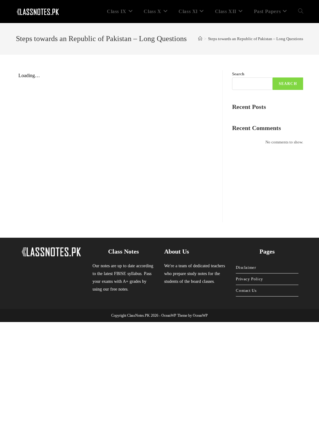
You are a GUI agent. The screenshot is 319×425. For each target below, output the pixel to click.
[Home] (200, 38)
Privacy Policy (249, 279)
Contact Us (246, 290)
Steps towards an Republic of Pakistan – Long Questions (255, 38)
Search (238, 74)
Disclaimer (246, 267)
